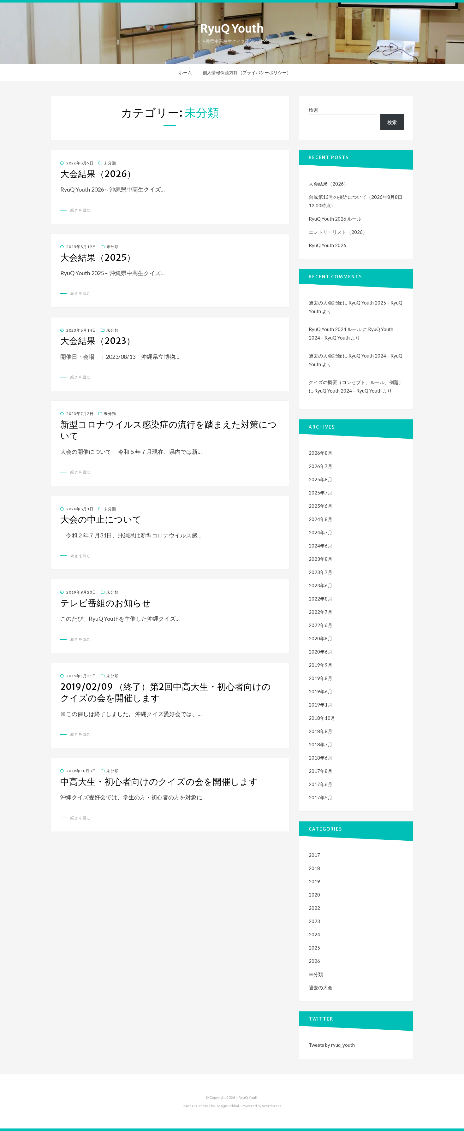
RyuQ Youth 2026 (327, 245)
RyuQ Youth (232, 28)
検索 (313, 110)
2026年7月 (320, 466)
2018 (314, 868)
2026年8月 (320, 453)
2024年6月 (320, 545)
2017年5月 (320, 797)
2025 (314, 947)
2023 (314, 921)
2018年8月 (320, 731)
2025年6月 (320, 506)
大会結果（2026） (98, 174)
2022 (314, 908)
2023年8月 (320, 559)
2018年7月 (320, 744)
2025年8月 (320, 479)
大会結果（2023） (97, 340)
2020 (314, 894)
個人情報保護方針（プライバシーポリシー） (247, 72)
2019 (314, 881)
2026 (314, 961)
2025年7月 (320, 492)
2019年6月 (320, 691)
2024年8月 (320, 519)
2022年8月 (320, 598)
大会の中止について (100, 519)
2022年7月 (320, 612)
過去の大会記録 (325, 302)
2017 (314, 855)
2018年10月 (322, 718)
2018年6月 (320, 758)
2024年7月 (320, 532)
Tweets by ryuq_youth (332, 1045)
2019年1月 (320, 705)
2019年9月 (320, 665)
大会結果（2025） (97, 257)
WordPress (272, 1106)
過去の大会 (320, 987)
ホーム (185, 72)
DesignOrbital (227, 1106)
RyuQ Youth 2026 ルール (335, 219)
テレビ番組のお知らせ (105, 603)
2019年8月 (320, 678)
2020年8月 (320, 638)
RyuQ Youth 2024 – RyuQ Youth (348, 391)
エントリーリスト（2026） (338, 232)
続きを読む (80, 210)
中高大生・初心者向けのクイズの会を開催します (159, 781)
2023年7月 (320, 572)
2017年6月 (320, 784)
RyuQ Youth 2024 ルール (335, 329)
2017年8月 (320, 771)
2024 (314, 934)
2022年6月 (320, 625)
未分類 (110, 163)
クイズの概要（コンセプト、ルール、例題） (356, 382)
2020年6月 (320, 651)
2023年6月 (320, 585)
